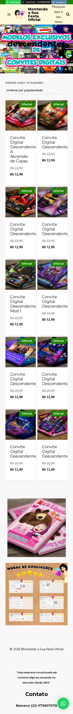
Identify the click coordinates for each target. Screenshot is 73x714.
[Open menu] (9, 14)
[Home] (26, 54)
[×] (63, 703)
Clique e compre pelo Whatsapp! (21, 175)
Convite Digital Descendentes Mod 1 (24, 304)
